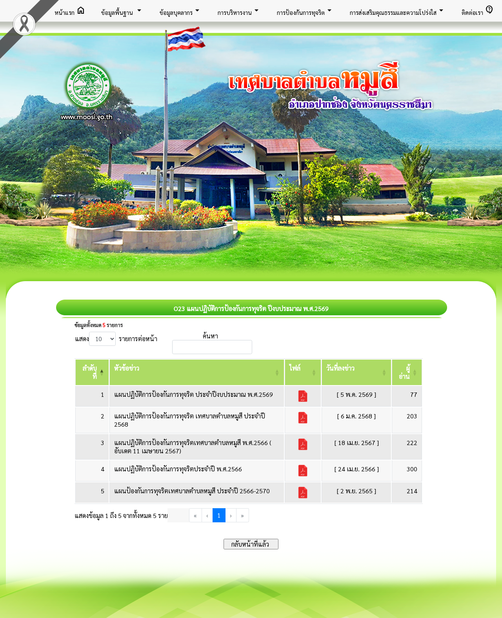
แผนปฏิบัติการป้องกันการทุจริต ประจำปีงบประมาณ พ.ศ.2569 (193, 394)
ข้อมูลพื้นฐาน (122, 10)
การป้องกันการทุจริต (305, 10)
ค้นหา (210, 336)
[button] (126, 368)
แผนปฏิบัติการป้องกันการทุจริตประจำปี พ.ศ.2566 (178, 469)
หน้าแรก (70, 10)
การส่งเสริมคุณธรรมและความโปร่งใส (398, 10)
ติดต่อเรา (478, 10)
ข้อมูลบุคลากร (181, 10)
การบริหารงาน (239, 10)
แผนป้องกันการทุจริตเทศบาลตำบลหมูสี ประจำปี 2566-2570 (192, 491)
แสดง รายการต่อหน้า (116, 338)
